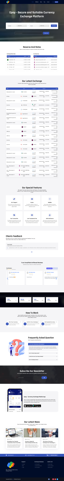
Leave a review (49, 268)
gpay (12, 479)
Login (23, 467)
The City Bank (37, 467)
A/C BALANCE (37, 464)
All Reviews (55, 268)
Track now (46, 33)
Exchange (54, 25)
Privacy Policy (50, 464)
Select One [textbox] (20, 25)
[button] (56, 279)
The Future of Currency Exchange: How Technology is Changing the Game (49, 442)
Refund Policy (50, 467)
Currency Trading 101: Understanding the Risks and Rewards (31, 442)
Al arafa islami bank (38, 465)
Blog (23, 465)
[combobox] (21, 26)
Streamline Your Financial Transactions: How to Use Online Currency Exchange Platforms (14, 442)
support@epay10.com (31, 455)
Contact (23, 464)
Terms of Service (50, 465)
